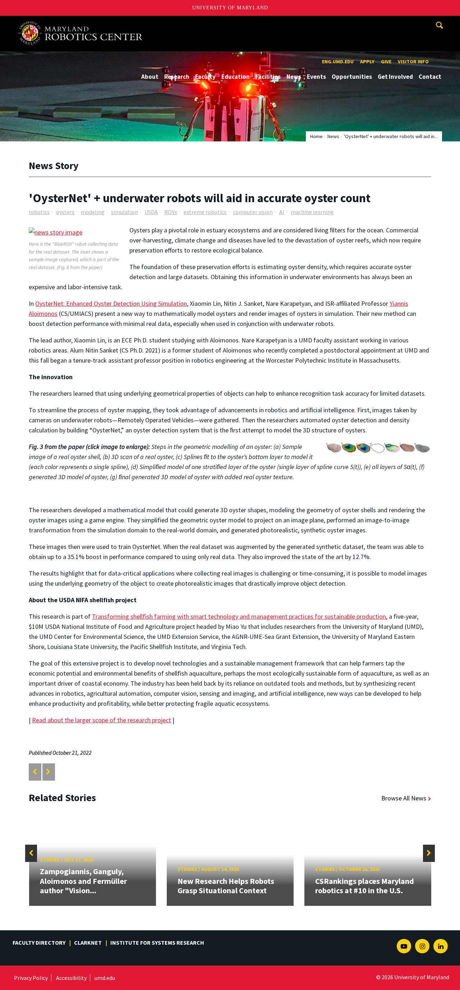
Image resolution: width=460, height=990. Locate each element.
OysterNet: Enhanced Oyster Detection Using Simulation (111, 303)
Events (316, 77)
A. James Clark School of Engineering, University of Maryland (83, 22)
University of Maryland (230, 7)
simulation (124, 211)
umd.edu (105, 977)
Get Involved (395, 77)
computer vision (253, 211)
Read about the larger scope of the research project (101, 720)
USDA (151, 211)
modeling (93, 211)
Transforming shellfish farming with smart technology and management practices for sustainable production (239, 616)
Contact (430, 77)
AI (281, 211)
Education (235, 77)
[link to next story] (48, 772)
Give (386, 61)
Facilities (268, 77)
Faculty (205, 77)
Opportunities (352, 77)
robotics (39, 211)
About (149, 77)
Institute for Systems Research (157, 942)
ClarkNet (88, 942)
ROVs (170, 211)
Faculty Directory (39, 942)
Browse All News (403, 798)
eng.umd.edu (338, 61)
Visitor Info (413, 61)
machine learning (312, 211)
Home (316, 136)
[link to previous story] (34, 772)
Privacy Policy (31, 977)
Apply (367, 61)
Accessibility (71, 977)
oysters (65, 211)
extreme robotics (205, 211)
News (293, 77)
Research (176, 77)
